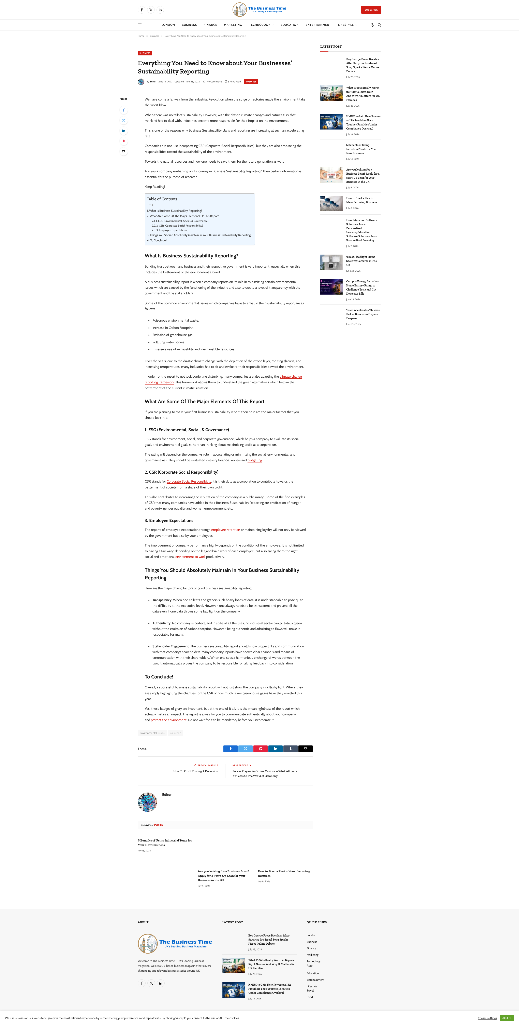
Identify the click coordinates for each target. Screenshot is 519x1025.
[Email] (124, 151)
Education (290, 25)
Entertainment (318, 25)
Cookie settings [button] (487, 1018)
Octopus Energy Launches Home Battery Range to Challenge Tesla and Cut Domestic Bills (362, 287)
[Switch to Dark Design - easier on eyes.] (372, 25)
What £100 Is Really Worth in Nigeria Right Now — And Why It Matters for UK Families (363, 94)
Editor (153, 81)
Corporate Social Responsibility (189, 481)
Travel (310, 990)
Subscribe (371, 9)
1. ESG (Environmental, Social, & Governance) (182, 220)
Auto (310, 965)
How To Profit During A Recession (195, 771)
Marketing (233, 25)
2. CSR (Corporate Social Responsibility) (179, 225)
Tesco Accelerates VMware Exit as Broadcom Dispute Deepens (363, 314)
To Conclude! (158, 240)
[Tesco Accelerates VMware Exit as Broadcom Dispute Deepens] (331, 315)
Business (189, 25)
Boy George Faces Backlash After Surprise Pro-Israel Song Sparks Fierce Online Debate (363, 65)
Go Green (175, 732)
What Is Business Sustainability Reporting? (175, 211)
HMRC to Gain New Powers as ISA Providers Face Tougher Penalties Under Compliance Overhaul (363, 122)
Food (310, 997)
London (168, 25)
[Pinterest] (124, 141)
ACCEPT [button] (506, 1018)
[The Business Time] (259, 9)
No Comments (214, 81)
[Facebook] (124, 110)
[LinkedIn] (124, 131)
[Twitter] (124, 120)
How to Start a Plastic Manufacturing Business (284, 873)
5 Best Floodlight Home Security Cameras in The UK (361, 261)
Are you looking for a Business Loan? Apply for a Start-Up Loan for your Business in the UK (223, 875)
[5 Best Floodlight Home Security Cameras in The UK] (331, 262)
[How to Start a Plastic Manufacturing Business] (285, 850)
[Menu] (140, 25)
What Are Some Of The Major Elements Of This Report (184, 216)
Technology (259, 25)
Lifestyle (346, 25)
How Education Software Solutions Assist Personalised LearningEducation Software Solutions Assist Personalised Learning (362, 230)
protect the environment (169, 720)
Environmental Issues (152, 732)
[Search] (379, 25)
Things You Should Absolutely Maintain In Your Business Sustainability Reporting (200, 235)
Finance (210, 25)
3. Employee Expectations (171, 230)
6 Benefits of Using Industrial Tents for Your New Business (165, 842)
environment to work (190, 557)
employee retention (225, 530)
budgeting (255, 460)
